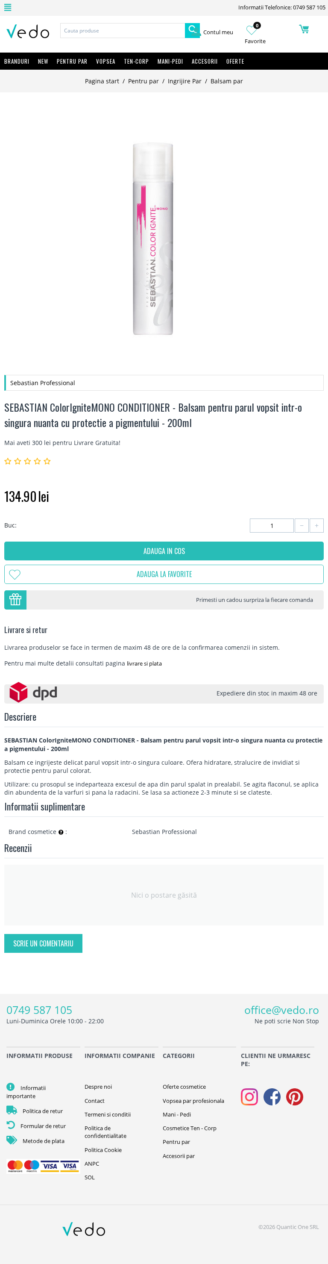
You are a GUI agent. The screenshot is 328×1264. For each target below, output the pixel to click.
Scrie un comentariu (43, 943)
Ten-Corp (136, 61)
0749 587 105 (39, 1009)
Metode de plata (42, 1141)
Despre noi (98, 1086)
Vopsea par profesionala (193, 1101)
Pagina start (102, 81)
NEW (43, 61)
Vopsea (105, 61)
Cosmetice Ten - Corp (190, 1128)
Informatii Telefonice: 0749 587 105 (281, 7)
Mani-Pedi (170, 61)
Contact (95, 1101)
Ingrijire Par (185, 81)
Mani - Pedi (177, 1114)
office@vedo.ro (281, 1009)
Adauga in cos (164, 551)
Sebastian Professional (42, 383)
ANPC (92, 1163)
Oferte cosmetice (184, 1086)
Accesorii (205, 61)
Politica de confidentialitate (105, 1132)
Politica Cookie (103, 1150)
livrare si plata (144, 663)
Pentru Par (72, 61)
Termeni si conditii (108, 1114)
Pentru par (143, 81)
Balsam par (227, 81)
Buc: (10, 525)
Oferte (235, 61)
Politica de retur (42, 1111)
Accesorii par (179, 1156)
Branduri (16, 61)
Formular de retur (42, 1126)
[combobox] (122, 30)
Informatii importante (26, 1091)
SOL (90, 1177)
